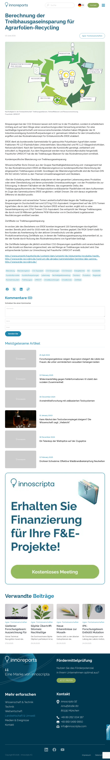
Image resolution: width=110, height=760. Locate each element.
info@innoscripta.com (73, 726)
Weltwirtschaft (13, 711)
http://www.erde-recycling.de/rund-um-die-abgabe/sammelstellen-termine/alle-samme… (51, 259)
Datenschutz (100, 755)
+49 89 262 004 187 (72, 717)
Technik (9, 706)
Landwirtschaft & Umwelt (20, 715)
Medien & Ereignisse (17, 720)
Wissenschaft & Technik (19, 702)
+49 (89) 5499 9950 (72, 721)
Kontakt (93, 5)
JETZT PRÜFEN (66, 680)
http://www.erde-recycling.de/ (21, 262)
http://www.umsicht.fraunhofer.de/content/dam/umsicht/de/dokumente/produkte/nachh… (52, 256)
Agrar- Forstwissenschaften (92, 36)
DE (82, 5)
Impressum (86, 755)
